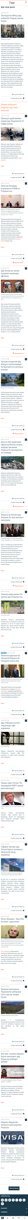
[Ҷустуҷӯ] (24, 1218)
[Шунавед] (7, 1218)
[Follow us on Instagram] (13, 1200)
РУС (19, 1218)
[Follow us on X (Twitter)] (16, 1200)
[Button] (18, 94)
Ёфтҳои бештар (14, 1188)
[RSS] (24, 1200)
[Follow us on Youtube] (9, 1200)
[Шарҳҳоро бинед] (18, 262)
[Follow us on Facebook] (6, 1200)
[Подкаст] (2, 1203)
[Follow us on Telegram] (20, 1200)
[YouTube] (13, 1218)
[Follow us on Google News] (2, 1200)
